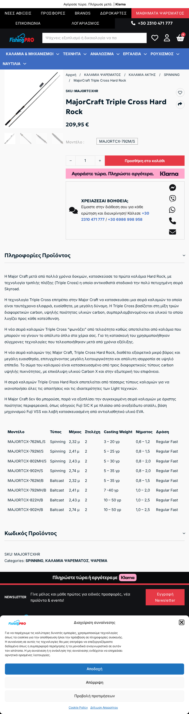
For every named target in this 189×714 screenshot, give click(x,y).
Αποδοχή (94, 668)
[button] (181, 622)
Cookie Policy (78, 707)
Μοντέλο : (75, 142)
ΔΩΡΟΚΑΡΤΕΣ (113, 13)
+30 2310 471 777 (155, 23)
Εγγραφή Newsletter (165, 597)
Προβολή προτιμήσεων (94, 696)
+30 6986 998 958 (125, 219)
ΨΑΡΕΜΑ (99, 560)
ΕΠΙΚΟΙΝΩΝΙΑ (28, 23)
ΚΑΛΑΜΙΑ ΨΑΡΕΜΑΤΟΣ (102, 75)
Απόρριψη (94, 682)
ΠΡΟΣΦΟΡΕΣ (53, 13)
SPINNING (172, 75)
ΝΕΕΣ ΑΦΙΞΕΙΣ (18, 13)
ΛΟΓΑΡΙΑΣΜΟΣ (85, 23)
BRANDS (83, 13)
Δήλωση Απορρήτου (104, 707)
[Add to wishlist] (180, 93)
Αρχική (71, 75)
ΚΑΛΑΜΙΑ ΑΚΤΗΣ (142, 75)
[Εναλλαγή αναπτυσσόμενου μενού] (133, 23)
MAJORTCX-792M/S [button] (117, 141)
